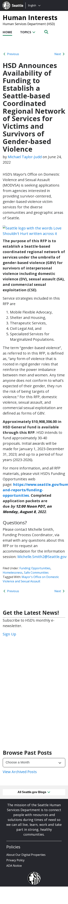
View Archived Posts (20, 771)
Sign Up (9, 634)
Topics (26, 32)
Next (58, 54)
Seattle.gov (10, 2)
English (32, 5)
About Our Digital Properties (26, 855)
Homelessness (12, 573)
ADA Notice (14, 866)
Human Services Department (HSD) (29, 24)
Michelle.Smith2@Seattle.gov (42, 556)
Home (7, 32)
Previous (12, 54)
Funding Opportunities (34, 568)
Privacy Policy (15, 860)
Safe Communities (36, 573)
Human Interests (30, 17)
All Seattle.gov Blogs (32, 792)
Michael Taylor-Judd (25, 156)
